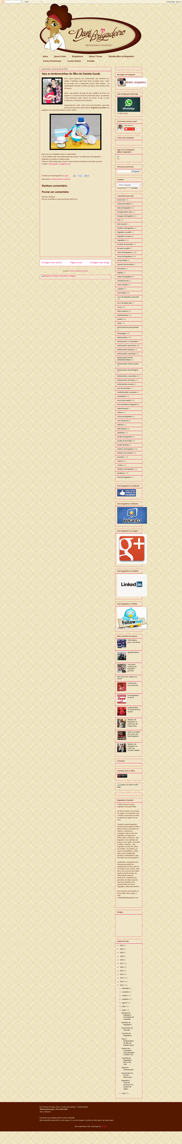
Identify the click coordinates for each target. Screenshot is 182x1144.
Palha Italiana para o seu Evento (134, 641)
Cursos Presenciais (52, 61)
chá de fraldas (122, 260)
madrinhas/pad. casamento (127, 392)
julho (124, 1006)
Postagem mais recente (52, 263)
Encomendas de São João (127, 1029)
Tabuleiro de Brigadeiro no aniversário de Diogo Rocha (133, 723)
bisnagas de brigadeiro (125, 216)
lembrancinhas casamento (126, 354)
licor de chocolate (123, 388)
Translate (134, 188)
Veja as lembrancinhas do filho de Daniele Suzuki (128, 1042)
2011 (122, 985)
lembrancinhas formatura (126, 380)
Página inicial (76, 263)
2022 (122, 945)
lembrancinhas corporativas (127, 376)
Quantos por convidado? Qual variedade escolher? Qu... (128, 1052)
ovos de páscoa (122, 421)
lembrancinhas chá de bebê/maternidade (125, 359)
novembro (126, 992)
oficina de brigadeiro (124, 417)
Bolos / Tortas (95, 56)
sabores (120, 461)
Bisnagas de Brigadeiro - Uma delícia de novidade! (128, 1016)
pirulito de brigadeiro (124, 437)
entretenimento (56, 179)
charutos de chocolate (125, 265)
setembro (125, 999)
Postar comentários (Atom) (78, 271)
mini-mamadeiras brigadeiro (127, 404)
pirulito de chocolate (124, 441)
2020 (122, 953)
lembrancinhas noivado (125, 384)
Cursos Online (74, 61)
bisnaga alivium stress (125, 212)
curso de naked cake (124, 303)
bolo (118, 220)
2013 (122, 978)
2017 (122, 963)
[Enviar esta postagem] (74, 176)
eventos (120, 319)
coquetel (120, 289)
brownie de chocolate (125, 244)
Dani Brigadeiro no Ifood (133, 697)
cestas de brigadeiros (125, 257)
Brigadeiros (77, 56)
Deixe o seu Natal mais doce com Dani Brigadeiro (134, 734)
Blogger (104, 1126)
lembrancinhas (122, 337)
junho (124, 1010)
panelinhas (121, 433)
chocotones (121, 269)
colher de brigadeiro (124, 277)
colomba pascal (122, 281)
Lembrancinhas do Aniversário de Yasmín (134, 710)
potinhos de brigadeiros (125, 449)
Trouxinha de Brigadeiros (127, 1035)
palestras (120, 425)
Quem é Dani (60, 56)
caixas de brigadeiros (124, 252)
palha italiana (122, 429)
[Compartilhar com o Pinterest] (88, 175)
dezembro (126, 988)
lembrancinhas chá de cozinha (127, 364)
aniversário (121, 200)
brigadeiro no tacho (124, 236)
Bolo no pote (121, 224)
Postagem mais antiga (99, 263)
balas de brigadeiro (124, 208)
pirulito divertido (123, 445)
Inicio (45, 56)
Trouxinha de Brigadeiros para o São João (127, 1061)
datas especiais (122, 311)
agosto (125, 1003)
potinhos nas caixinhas (125, 453)
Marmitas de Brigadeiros (127, 1024)
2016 (122, 967)
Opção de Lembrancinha (127, 1069)
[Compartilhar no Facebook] (85, 175)
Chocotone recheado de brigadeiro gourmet (132, 668)
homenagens (122, 334)
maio (124, 1093)
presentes (120, 457)
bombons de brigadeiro (125, 228)
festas (119, 323)
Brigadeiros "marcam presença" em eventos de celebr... (127, 1085)
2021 (122, 949)
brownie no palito (123, 248)
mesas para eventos (124, 400)
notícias (120, 412)
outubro (125, 996)
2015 (122, 971)
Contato (90, 61)
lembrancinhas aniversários (127, 346)
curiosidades (121, 293)
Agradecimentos (133, 652)
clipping (120, 273)
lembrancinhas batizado (125, 350)
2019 (122, 956)
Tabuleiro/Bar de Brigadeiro (121, 56)
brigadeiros (121, 240)
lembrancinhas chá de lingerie (127, 370)
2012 (122, 982)
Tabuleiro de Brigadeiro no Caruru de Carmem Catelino (134, 747)
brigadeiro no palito (124, 232)
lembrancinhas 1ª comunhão (127, 342)
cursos (119, 307)
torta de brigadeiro (124, 477)
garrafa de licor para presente (128, 327)
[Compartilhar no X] (83, 175)
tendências (67, 179)
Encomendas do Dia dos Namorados (127, 1075)
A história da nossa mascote (133, 684)
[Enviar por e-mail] (78, 175)
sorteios (120, 465)
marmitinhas (121, 396)
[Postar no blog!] (81, 175)
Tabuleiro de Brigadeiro (125, 469)
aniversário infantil (123, 204)
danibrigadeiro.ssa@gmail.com (59, 164)
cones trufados (122, 285)
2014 (122, 974)
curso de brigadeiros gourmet (128, 297)
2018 (122, 960)
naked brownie (122, 409)
